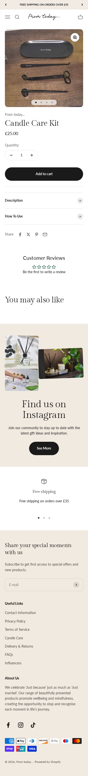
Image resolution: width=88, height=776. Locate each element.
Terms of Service (17, 629)
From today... (14, 114)
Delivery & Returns (19, 646)
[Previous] (6, 4)
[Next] (82, 4)
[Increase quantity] (32, 155)
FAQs (9, 654)
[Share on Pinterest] (37, 234)
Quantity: (12, 145)
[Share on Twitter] (28, 234)
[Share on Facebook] (20, 234)
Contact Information (20, 613)
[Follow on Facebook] (8, 725)
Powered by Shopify (48, 762)
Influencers (13, 663)
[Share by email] (45, 234)
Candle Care (14, 638)
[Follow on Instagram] (20, 725)
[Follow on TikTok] (33, 725)
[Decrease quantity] (11, 155)
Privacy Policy (15, 621)
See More (44, 448)
